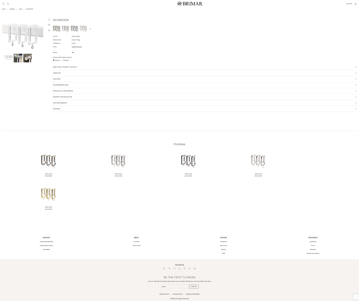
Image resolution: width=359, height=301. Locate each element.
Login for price (77, 47)
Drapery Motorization (46, 245)
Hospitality (46, 249)
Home (4, 9)
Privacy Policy (164, 294)
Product (57, 60)
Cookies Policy (178, 294)
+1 (90, 29)
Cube (20, 9)
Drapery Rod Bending (46, 241)
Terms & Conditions (193, 294)
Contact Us (223, 241)
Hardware (12, 9)
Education (313, 249)
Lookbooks (313, 241)
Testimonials (136, 245)
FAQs (223, 253)
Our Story (136, 241)
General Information (313, 253)
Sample (66, 60)
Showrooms (223, 245)
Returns (223, 249)
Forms (313, 245)
